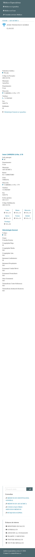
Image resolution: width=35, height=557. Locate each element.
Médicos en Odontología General (17, 499)
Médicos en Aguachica (12, 6)
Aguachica (14, 21)
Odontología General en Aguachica (15, 112)
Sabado (27, 216)
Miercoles (27, 210)
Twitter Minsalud (15, 539)
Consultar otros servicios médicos (14, 508)
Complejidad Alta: (8, 253)
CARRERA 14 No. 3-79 (12, 93)
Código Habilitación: (8, 203)
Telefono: (5, 96)
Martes (17, 210)
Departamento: (6, 86)
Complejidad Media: (8, 248)
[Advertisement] (17, 49)
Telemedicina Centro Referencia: (12, 283)
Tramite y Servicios (15, 536)
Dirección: (5, 91)
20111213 (5, 200)
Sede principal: (6, 157)
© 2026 (14, 551)
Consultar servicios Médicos (13, 15)
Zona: (4, 177)
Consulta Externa (7, 240)
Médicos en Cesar (10, 11)
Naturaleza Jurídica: (8, 71)
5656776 (5, 103)
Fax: (3, 101)
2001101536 (6, 78)
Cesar (4, 21)
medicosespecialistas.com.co (12, 551)
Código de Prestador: (8, 76)
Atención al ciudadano (17, 533)
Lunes (7, 210)
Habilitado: (5, 106)
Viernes (17, 216)
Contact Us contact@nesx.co (12, 553)
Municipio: (5, 81)
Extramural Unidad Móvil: (10, 268)
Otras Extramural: (7, 278)
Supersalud (12, 529)
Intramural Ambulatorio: (9, 258)
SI (3, 108)
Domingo (7, 221)
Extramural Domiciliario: (10, 273)
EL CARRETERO (8, 175)
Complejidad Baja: (8, 243)
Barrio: (4, 172)
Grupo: (4, 238)
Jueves (7, 216)
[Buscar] (29, 489)
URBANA (5, 180)
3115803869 (8, 98)
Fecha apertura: (7, 198)
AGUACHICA (7, 169)
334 (5, 235)
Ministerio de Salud (16, 526)
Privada (6, 73)
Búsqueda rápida (14, 513)
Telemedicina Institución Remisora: (13, 288)
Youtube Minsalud (15, 543)
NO (3, 250)
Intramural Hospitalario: (9, 263)
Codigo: (4, 233)
